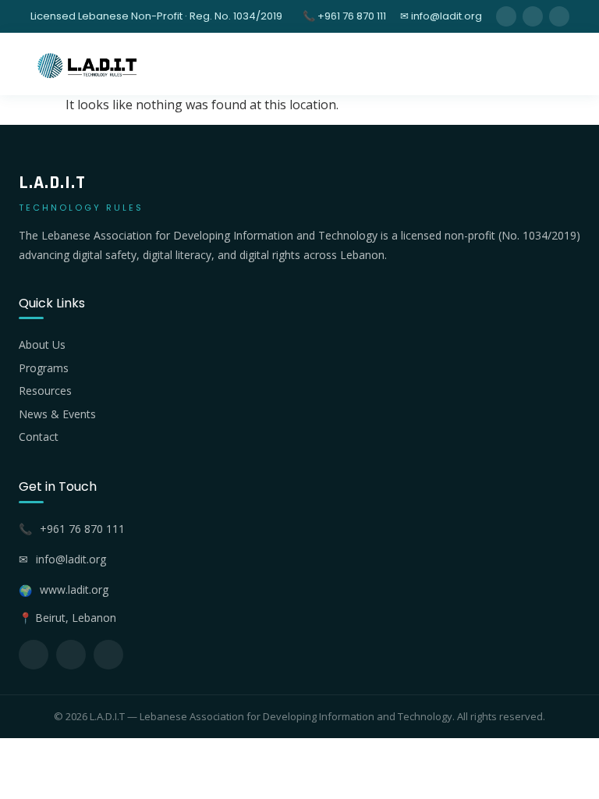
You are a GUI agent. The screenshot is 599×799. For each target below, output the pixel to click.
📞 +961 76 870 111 (344, 16)
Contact (38, 436)
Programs (44, 367)
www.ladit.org (74, 589)
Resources (45, 390)
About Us (42, 344)
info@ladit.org (71, 559)
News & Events (57, 414)
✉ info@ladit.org (441, 16)
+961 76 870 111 (82, 528)
